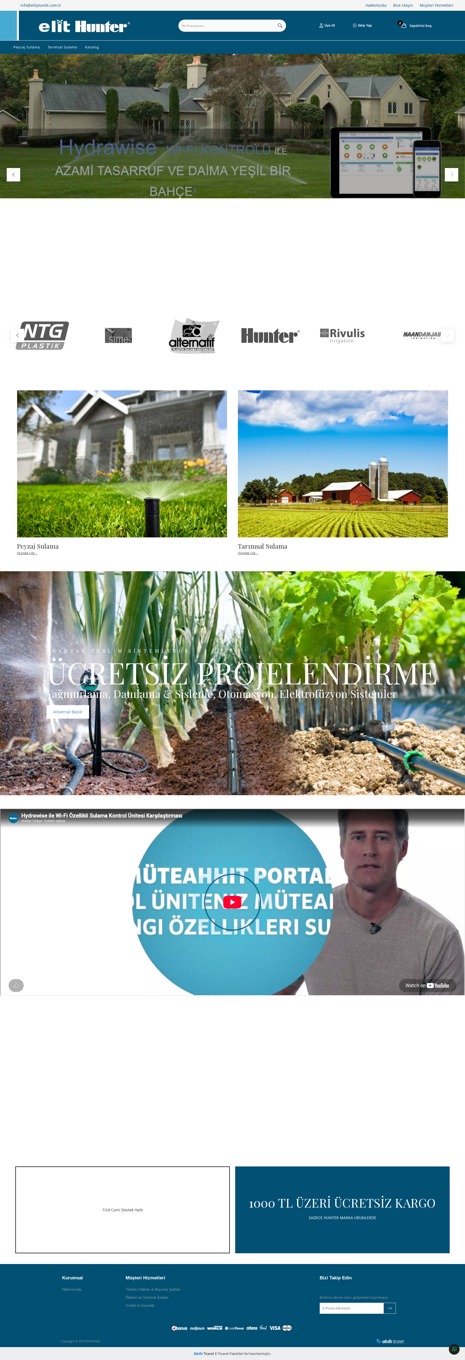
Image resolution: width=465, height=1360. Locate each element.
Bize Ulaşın (403, 5)
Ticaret (204, 1353)
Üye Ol (330, 25)
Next (451, 174)
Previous (13, 174)
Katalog (92, 47)
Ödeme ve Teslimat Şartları (147, 1297)
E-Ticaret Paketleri (229, 1353)
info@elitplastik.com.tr (40, 5)
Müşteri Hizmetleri (436, 5)
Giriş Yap (365, 25)
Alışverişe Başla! (67, 711)
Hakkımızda (376, 5)
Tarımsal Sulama (62, 47)
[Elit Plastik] (84, 25)
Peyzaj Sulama (26, 47)
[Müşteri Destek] (454, 1349)
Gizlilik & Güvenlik (140, 1306)
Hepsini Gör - (27, 553)
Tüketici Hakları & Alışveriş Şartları (153, 1289)
